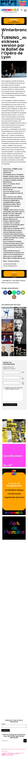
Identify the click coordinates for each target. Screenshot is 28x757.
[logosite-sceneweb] (11, 10)
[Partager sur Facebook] (5, 292)
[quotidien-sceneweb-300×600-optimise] (14, 514)
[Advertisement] (14, 555)
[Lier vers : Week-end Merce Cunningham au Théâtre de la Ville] (20, 325)
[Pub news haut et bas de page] (14, 24)
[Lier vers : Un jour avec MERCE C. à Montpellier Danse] (20, 338)
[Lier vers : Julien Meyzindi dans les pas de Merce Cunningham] (20, 350)
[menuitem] (20, 10)
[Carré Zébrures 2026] (14, 442)
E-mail (23, 379)
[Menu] (24, 10)
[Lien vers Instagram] (14, 297)
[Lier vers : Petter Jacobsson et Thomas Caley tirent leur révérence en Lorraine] (7, 350)
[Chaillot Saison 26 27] (14, 466)
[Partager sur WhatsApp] (14, 292)
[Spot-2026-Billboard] (14, 6)
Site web (23, 383)
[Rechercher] (20, 10)
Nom (23, 373)
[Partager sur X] (10, 292)
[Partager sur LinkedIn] (18, 292)
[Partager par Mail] (23, 292)
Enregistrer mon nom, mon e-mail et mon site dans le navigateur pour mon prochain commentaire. (13, 389)
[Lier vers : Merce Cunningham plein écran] (7, 325)
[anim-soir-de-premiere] (14, 539)
